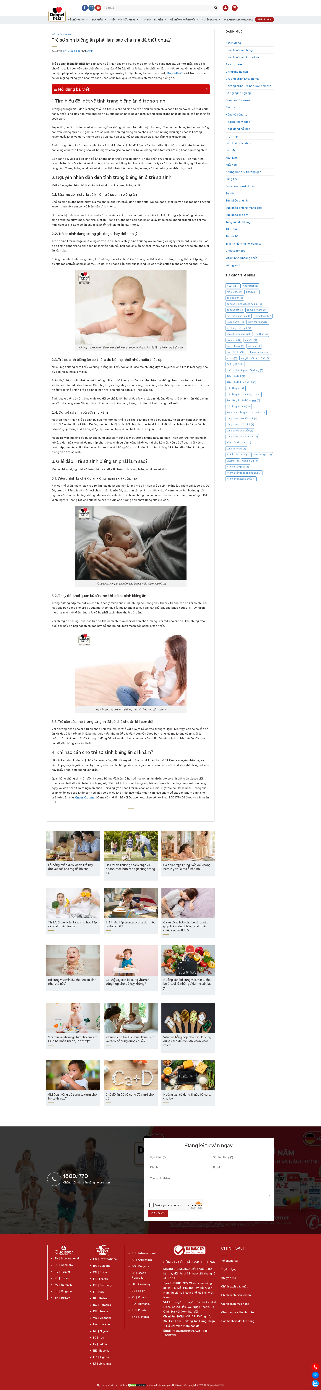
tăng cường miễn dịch (240, 424)
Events (230, 107)
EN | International (66, 1258)
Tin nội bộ (232, 236)
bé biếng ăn (235, 297)
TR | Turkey (62, 1298)
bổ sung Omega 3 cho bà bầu (244, 304)
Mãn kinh (232, 158)
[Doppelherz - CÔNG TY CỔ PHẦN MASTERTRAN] (61, 14)
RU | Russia (61, 1278)
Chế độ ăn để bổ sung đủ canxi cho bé (130, 1097)
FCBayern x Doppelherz (238, 19)
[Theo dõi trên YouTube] (98, 8)
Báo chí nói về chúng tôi (241, 50)
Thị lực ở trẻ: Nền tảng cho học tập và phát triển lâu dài (72, 925)
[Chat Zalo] (315, 1383)
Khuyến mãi (228, 1278)
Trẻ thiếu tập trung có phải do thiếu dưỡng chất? (130, 925)
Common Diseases (238, 100)
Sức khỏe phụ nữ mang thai (244, 208)
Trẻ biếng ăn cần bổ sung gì (243, 400)
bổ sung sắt (235, 309)
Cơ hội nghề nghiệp (238, 93)
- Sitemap (177, 1385)
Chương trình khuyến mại (242, 79)
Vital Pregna (263, 454)
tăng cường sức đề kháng (242, 436)
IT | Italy (98, 1292)
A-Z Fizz (233, 285)
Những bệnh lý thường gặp (243, 172)
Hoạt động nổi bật (238, 129)
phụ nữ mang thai (260, 352)
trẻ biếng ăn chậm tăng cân (243, 394)
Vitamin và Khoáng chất (241, 258)
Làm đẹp (231, 150)
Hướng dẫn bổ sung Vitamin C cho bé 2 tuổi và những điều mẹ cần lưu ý (187, 984)
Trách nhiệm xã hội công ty (243, 244)
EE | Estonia (101, 1350)
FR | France (100, 1279)
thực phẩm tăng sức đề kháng (245, 370)
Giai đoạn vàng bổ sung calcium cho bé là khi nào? (72, 1097)
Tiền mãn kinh (236, 376)
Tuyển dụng (209, 19)
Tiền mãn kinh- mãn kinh (241, 382)
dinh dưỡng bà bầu (238, 316)
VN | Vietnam (102, 1318)
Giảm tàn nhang (257, 322)
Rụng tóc (232, 179)
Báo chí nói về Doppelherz (243, 57)
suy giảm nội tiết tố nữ (255, 358)
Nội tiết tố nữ (236, 352)
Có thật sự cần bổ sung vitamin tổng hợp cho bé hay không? (127, 982)
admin (89, 51)
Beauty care (234, 64)
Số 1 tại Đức (235, 364)
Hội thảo (261, 334)
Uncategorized (235, 251)
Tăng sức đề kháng (238, 222)
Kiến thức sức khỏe (123, 19)
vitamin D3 (250, 460)
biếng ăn (252, 291)
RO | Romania (63, 1285)
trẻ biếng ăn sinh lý (239, 406)
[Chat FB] (315, 1375)
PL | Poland (62, 1272)
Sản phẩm (97, 19)
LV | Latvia (100, 1344)
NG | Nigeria (101, 1331)
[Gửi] (216, 8)
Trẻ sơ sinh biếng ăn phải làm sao (246, 412)
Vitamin (233, 460)
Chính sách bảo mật (234, 1286)
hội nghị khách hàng (239, 334)
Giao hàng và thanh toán (237, 1312)
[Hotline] (315, 1366)
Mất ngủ (231, 165)
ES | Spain (138, 1291)
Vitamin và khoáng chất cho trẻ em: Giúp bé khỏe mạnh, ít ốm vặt (73, 1039)
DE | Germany (63, 1265)
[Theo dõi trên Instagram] (91, 8)
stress (232, 358)
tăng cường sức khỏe (240, 430)
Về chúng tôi (76, 19)
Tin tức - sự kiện (152, 19)
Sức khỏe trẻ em (61, 34)
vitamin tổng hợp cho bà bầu (244, 472)
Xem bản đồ (189, 1311)
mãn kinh (254, 346)
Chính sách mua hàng (235, 1304)
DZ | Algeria (101, 1357)
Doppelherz (262, 316)
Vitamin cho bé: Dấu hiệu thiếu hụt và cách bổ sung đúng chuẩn (130, 1039)
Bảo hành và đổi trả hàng (237, 1321)
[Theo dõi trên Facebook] (85, 8)
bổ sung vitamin (257, 309)
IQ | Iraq (98, 1337)
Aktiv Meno (233, 43)
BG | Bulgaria (63, 1291)
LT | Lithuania (102, 1363)
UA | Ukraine (101, 1324)
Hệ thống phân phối (182, 19)
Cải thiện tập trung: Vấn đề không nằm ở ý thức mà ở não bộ (186, 867)
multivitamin (235, 346)
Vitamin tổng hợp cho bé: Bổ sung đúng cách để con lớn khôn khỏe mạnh (187, 1041)
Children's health (237, 72)
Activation (250, 285)
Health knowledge (238, 122)
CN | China (100, 1272)
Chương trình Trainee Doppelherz (248, 86)
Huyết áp (232, 136)
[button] (225, 8)
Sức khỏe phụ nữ (237, 200)
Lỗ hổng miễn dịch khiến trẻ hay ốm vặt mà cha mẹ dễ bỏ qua (70, 867)
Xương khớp (233, 265)
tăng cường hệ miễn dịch (242, 418)
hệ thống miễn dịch (239, 328)
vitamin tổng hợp (238, 466)
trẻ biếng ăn (235, 388)
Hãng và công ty (236, 114)
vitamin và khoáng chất (241, 478)
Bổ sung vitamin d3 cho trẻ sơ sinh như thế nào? (72, 982)
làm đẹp (251, 340)
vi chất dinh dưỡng (238, 454)
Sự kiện (230, 193)
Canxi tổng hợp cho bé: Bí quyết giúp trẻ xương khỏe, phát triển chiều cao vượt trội (185, 927)
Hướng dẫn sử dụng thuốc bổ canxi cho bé (187, 1097)
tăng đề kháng (236, 448)
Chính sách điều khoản (236, 1295)
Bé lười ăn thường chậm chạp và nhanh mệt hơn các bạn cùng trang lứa (130, 869)
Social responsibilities (240, 186)
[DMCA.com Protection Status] (136, 1385)
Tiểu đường (233, 229)
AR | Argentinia (142, 1260)
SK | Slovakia (140, 1317)
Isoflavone (234, 340)
